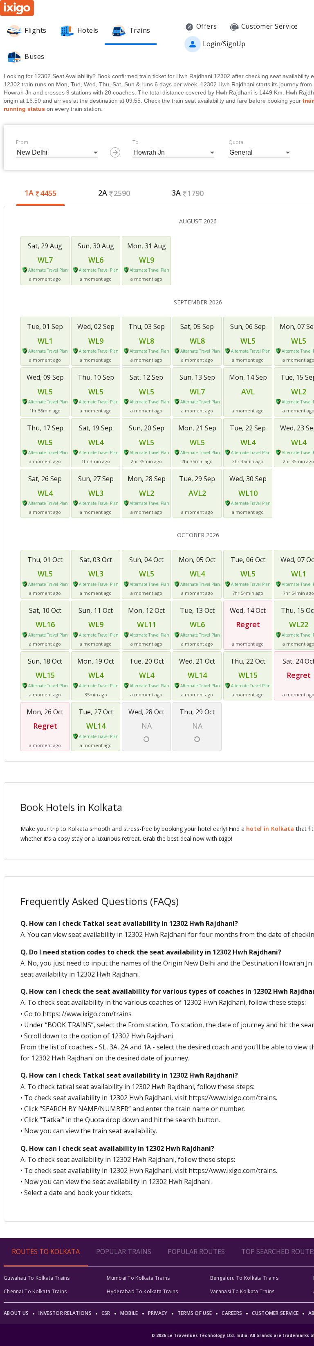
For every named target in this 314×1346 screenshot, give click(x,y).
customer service (275, 1313)
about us (16, 1313)
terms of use (194, 1313)
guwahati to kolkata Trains (37, 1277)
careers (232, 1313)
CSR (105, 1313)
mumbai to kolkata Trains (138, 1277)
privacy (158, 1313)
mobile (129, 1313)
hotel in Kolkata (270, 829)
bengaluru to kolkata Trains (244, 1277)
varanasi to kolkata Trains (242, 1291)
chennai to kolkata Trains (35, 1291)
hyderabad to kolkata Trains (142, 1291)
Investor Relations (64, 1313)
